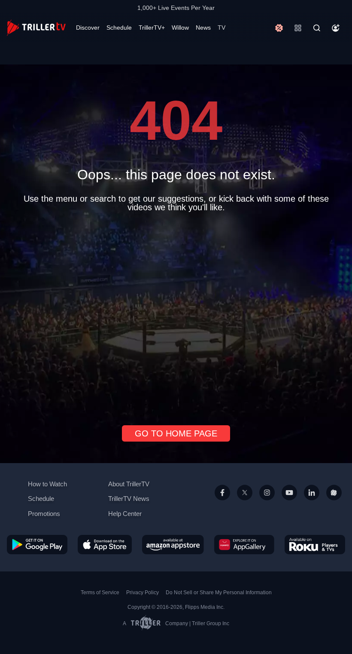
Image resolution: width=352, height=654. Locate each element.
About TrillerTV (128, 484)
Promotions (44, 513)
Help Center (125, 513)
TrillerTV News (128, 498)
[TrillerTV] (36, 27)
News (203, 27)
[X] (244, 502)
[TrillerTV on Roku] (315, 543)
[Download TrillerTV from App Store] (105, 543)
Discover (88, 27)
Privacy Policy (142, 593)
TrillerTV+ (152, 27)
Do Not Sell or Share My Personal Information (219, 593)
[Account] (335, 28)
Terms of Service (100, 593)
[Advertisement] (176, 315)
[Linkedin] (311, 502)
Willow (180, 27)
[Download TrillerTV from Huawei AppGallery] (244, 543)
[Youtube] (289, 502)
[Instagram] (267, 502)
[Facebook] (222, 502)
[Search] (316, 28)
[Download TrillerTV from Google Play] (37, 543)
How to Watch (47, 484)
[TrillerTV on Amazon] (173, 543)
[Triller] (334, 502)
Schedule (119, 27)
